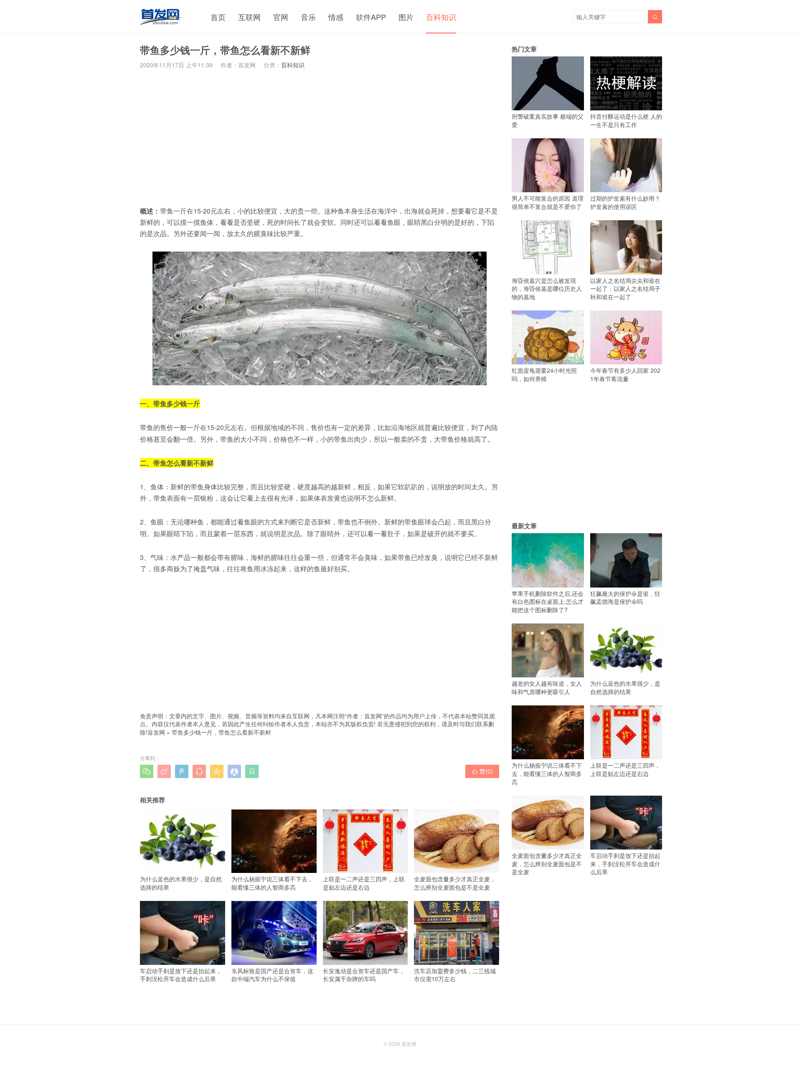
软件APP (371, 16)
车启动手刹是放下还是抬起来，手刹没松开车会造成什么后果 (181, 975)
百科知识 (441, 16)
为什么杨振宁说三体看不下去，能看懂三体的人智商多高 (272, 883)
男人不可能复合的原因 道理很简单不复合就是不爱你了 (548, 202)
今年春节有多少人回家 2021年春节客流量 (625, 374)
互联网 (249, 16)
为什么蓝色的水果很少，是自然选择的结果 (181, 883)
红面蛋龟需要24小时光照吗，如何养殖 (544, 374)
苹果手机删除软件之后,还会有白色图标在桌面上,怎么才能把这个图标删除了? (548, 601)
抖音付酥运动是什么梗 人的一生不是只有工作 (626, 120)
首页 (218, 16)
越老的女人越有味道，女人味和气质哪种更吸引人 (547, 687)
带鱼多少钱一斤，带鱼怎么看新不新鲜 (221, 732)
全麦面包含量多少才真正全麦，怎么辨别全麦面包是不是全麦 (455, 883)
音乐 (308, 16)
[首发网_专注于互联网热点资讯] (160, 16)
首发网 (156, 732)
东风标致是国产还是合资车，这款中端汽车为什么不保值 (272, 975)
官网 (280, 16)
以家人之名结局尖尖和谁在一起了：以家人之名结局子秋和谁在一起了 (625, 288)
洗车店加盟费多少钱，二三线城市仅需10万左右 (455, 975)
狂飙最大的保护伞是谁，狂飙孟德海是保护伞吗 (625, 597)
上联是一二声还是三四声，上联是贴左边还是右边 (364, 883)
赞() (482, 771)
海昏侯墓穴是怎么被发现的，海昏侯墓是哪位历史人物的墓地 (547, 288)
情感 (335, 16)
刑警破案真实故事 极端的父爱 (548, 120)
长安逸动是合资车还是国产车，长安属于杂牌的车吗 (364, 975)
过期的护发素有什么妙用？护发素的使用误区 (625, 202)
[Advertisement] (319, 137)
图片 (406, 16)
